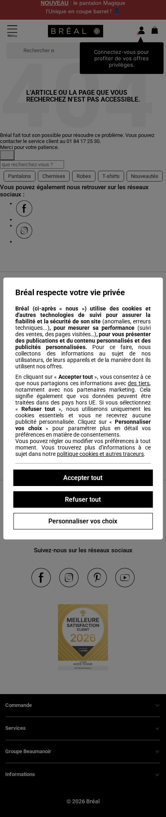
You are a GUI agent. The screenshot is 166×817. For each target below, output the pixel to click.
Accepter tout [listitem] (82, 478)
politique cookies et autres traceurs (100, 454)
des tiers (138, 383)
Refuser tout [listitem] (83, 499)
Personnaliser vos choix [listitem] (82, 521)
